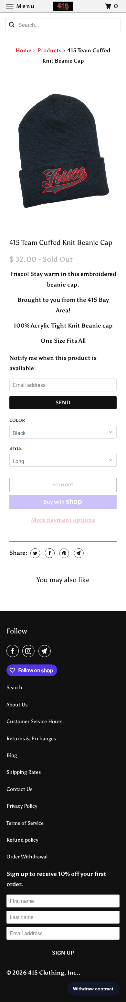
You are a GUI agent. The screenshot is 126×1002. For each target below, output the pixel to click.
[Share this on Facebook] (49, 553)
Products (49, 50)
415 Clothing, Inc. (53, 972)
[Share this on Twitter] (34, 553)
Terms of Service (25, 823)
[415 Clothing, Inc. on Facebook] (13, 651)
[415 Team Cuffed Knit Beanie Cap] (63, 152)
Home (23, 50)
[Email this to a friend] (78, 553)
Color (17, 420)
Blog (11, 755)
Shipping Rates (23, 772)
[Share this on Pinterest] (63, 553)
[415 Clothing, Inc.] (63, 6)
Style (15, 448)
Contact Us (19, 789)
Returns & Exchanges (31, 738)
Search (14, 687)
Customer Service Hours (34, 721)
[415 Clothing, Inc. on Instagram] (29, 651)
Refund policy (22, 840)
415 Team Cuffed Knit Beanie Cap (60, 242)
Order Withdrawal (26, 857)
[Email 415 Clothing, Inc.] (45, 651)
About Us (16, 705)
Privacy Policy (21, 806)
